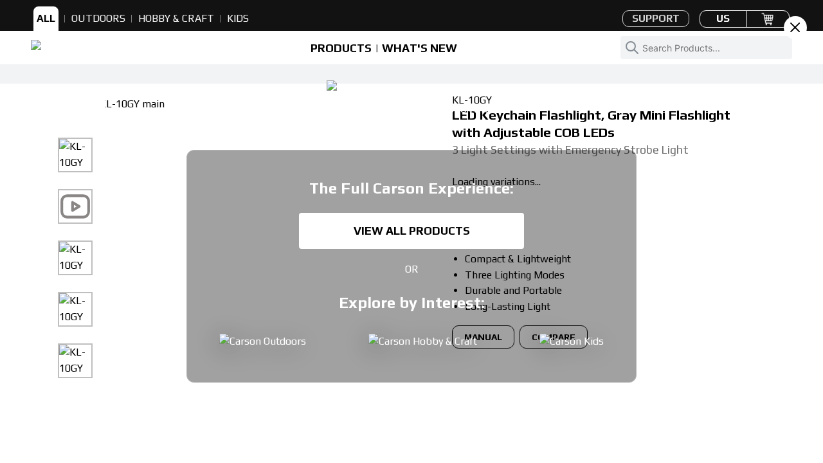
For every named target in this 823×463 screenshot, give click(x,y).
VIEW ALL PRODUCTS (412, 230)
